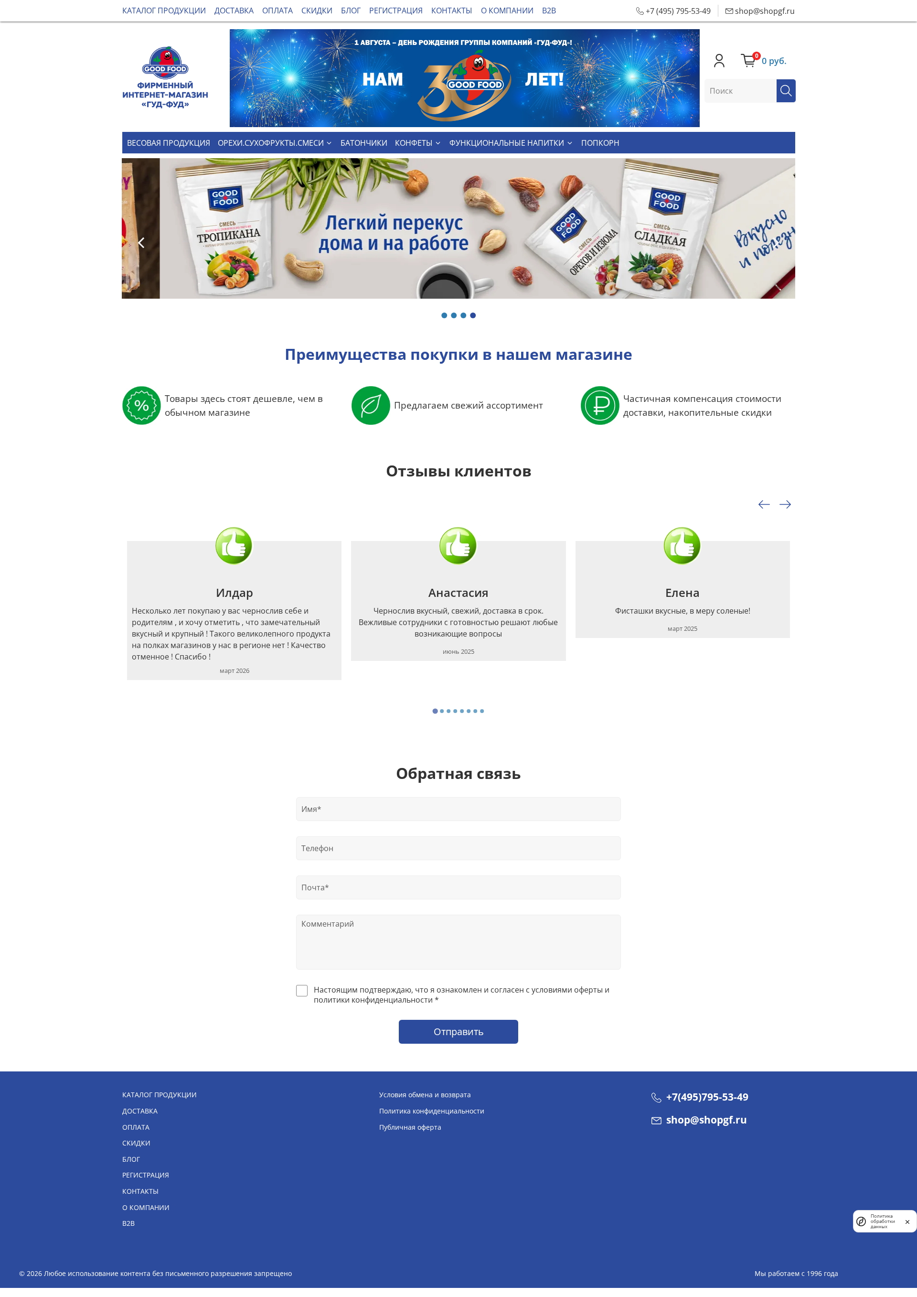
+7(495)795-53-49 (706, 1096)
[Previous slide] (140, 242)
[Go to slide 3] (463, 315)
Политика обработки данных (883, 1221)
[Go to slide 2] (454, 315)
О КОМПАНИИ (507, 10)
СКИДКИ (316, 10)
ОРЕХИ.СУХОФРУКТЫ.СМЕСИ (271, 143)
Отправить (459, 1031)
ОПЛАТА (277, 10)
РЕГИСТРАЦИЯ (396, 10)
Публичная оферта (410, 1127)
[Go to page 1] (434, 711)
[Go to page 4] (455, 711)
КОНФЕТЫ (414, 143)
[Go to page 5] (462, 711)
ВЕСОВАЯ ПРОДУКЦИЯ (168, 143)
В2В (549, 10)
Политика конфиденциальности (431, 1110)
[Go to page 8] (482, 711)
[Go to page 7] (475, 711)
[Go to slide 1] (444, 315)
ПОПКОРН (600, 143)
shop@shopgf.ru (705, 1119)
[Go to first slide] (776, 242)
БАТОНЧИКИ (364, 143)
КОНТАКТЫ (451, 10)
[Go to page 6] (468, 711)
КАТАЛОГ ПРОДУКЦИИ (164, 10)
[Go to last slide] (764, 504)
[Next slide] (785, 504)
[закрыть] (907, 1221)
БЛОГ (351, 10)
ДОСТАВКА (234, 10)
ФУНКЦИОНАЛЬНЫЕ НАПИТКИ (506, 143)
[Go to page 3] (448, 711)
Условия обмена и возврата (425, 1094)
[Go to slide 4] (473, 315)
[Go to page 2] (442, 711)
